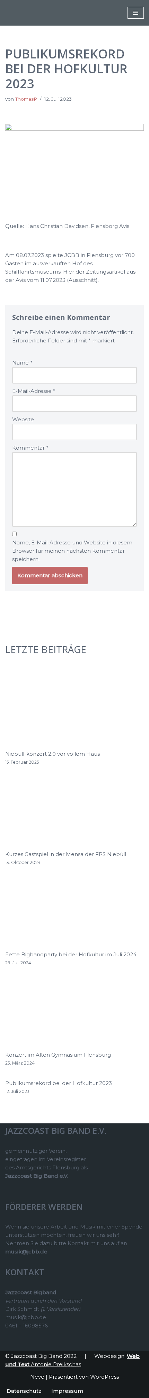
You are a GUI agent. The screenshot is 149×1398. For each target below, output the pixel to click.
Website (23, 419)
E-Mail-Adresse (33, 391)
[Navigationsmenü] (136, 13)
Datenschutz (24, 1391)
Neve (37, 1376)
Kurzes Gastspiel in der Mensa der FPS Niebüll (65, 854)
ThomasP (26, 99)
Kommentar (30, 447)
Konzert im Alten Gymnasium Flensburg (58, 1054)
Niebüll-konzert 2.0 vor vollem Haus (52, 754)
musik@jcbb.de (26, 1251)
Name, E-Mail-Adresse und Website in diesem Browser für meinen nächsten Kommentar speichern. (72, 550)
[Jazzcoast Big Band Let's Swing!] (26, 13)
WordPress (104, 1376)
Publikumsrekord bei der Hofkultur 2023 (58, 1083)
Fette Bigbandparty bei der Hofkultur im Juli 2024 (71, 954)
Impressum (67, 1391)
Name (22, 362)
